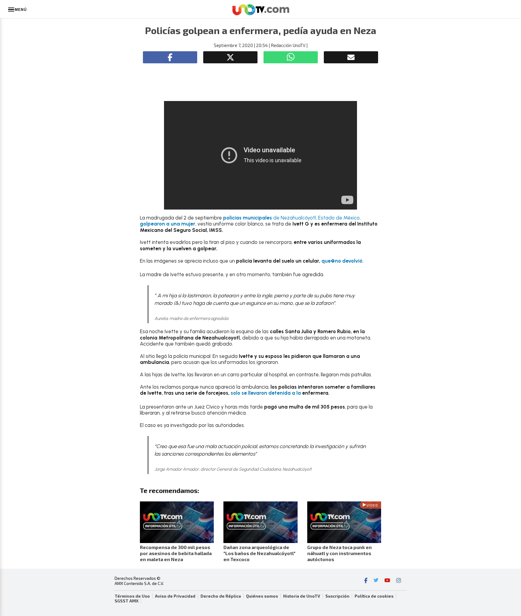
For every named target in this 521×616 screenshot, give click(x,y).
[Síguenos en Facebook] (366, 581)
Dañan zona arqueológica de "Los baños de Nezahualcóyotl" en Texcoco (259, 553)
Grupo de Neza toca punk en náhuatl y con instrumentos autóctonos (339, 553)
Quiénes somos (262, 596)
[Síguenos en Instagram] (398, 581)
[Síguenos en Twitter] (376, 581)
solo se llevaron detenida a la (266, 393)
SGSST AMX (126, 601)
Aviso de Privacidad (175, 596)
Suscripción (337, 596)
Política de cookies (374, 596)
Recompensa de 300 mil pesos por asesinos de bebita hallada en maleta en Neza (176, 553)
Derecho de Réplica (221, 596)
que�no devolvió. (342, 261)
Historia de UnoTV (301, 596)
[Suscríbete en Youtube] (387, 581)
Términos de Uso (132, 596)
